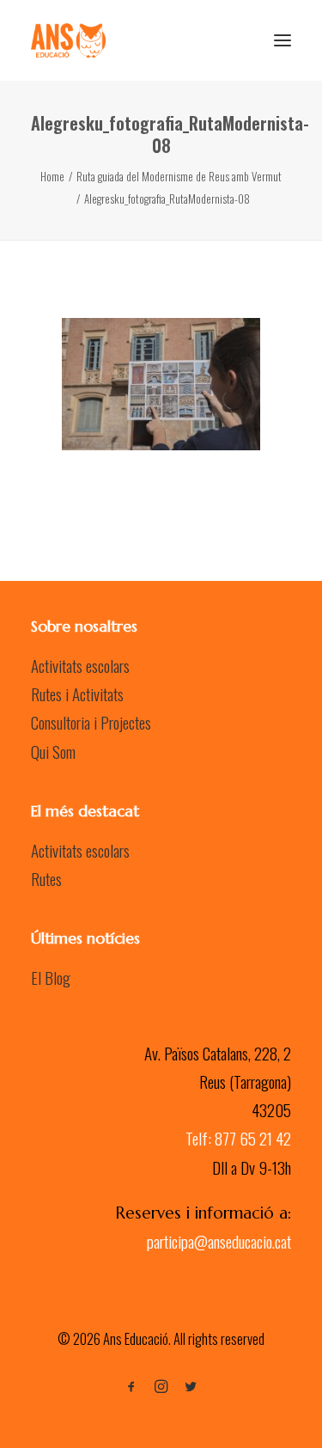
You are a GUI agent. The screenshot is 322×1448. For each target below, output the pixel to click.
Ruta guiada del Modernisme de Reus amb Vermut (179, 176)
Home (52, 176)
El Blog (50, 977)
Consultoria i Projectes (91, 722)
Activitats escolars (80, 665)
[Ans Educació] (68, 40)
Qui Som (53, 751)
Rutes (46, 878)
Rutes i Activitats (77, 693)
